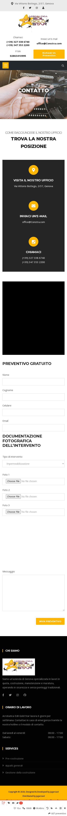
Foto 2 (6, 489)
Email (5, 420)
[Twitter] (30, 8)
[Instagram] (37, 8)
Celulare (6, 405)
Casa (19, 97)
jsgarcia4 (54, 791)
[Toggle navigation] (5, 65)
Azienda (29, 97)
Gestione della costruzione (20, 772)
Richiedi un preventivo (49, 54)
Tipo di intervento (12, 456)
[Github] (24, 695)
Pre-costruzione (14, 758)
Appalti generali (14, 765)
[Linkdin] (43, 8)
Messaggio (8, 571)
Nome (5, 374)
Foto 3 (6, 505)
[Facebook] (24, 8)
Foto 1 (6, 474)
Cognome (7, 390)
